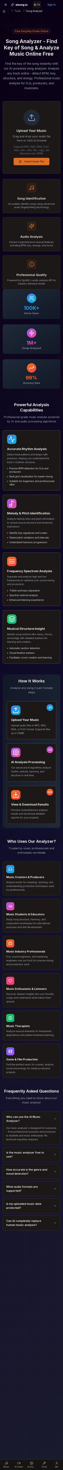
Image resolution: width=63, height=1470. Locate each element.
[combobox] (37, 4)
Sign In (52, 4)
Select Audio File (34, 161)
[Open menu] (5, 4)
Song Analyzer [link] (34, 11)
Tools (17, 11)
